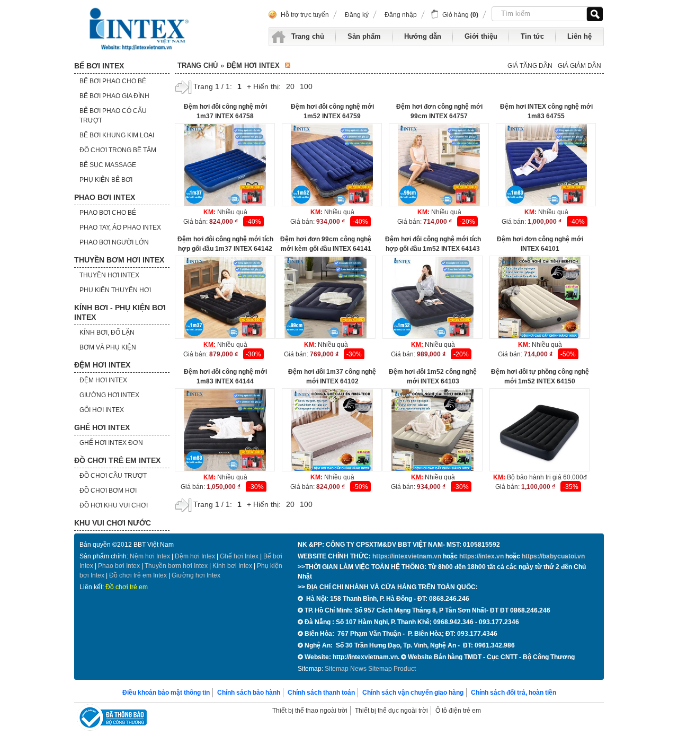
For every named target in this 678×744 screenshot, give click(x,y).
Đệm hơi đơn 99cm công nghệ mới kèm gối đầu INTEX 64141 (325, 243)
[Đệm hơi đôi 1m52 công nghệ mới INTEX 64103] (432, 430)
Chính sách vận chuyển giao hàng (412, 692)
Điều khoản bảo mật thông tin (166, 692)
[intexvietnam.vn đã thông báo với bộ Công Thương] (111, 718)
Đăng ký (357, 15)
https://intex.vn (481, 556)
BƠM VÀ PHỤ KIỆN (107, 347)
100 (306, 86)
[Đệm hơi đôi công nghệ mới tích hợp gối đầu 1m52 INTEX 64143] (432, 298)
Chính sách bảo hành (248, 692)
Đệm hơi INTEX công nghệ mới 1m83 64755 (546, 111)
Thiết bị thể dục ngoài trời (391, 710)
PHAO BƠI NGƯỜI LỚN (114, 242)
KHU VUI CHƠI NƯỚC (112, 523)
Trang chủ (307, 36)
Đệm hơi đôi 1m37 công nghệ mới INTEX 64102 (332, 376)
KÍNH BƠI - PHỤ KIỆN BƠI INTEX (120, 312)
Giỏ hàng (460, 15)
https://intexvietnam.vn (406, 556)
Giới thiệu (481, 36)
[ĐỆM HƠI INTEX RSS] (287, 66)
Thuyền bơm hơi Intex (176, 566)
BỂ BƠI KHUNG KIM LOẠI (116, 135)
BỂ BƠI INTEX (99, 66)
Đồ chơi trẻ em (126, 587)
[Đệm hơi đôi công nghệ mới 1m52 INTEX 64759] (332, 165)
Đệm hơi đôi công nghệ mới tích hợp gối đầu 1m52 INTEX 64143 (433, 243)
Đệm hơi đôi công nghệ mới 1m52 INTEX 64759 (332, 111)
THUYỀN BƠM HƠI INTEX (119, 260)
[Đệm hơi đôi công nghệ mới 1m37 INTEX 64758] (225, 165)
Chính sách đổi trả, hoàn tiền (513, 692)
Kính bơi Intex (232, 566)
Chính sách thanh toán (321, 692)
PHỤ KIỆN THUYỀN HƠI (115, 290)
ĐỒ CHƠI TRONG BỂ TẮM (117, 150)
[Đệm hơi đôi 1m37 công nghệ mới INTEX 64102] (332, 430)
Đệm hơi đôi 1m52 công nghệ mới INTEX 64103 (433, 376)
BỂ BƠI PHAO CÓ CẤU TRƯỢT (113, 115)
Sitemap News (346, 668)
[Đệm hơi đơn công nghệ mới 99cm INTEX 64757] (439, 165)
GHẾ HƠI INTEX (102, 427)
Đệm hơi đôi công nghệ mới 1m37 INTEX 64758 (225, 111)
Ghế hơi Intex (239, 556)
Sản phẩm (364, 36)
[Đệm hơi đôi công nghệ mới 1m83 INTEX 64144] (225, 430)
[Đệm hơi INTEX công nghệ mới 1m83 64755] (546, 165)
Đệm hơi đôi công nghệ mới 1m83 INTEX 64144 (225, 376)
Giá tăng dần (529, 65)
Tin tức (532, 36)
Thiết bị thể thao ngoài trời (309, 710)
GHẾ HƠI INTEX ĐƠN (111, 443)
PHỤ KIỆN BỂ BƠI (105, 179)
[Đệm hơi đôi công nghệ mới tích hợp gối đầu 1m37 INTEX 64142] (225, 298)
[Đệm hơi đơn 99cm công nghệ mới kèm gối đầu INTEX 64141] (325, 298)
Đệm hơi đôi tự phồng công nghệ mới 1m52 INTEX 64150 (540, 376)
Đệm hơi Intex (195, 556)
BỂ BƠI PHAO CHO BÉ (112, 81)
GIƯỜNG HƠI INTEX (109, 395)
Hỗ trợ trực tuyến (305, 15)
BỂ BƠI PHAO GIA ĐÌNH (114, 96)
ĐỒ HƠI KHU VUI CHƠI (113, 505)
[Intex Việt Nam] (140, 29)
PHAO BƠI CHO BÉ (107, 212)
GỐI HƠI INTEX (101, 410)
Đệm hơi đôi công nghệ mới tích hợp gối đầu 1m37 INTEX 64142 (225, 243)
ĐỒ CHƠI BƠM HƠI (108, 490)
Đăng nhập (401, 15)
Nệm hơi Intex (150, 556)
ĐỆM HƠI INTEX (102, 365)
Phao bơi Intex (119, 566)
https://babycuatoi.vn (553, 556)
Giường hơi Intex (196, 575)
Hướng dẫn (422, 36)
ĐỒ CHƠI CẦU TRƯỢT (113, 475)
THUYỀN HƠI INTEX (109, 275)
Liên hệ (579, 36)
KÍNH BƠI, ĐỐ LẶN (107, 332)
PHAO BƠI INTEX (104, 197)
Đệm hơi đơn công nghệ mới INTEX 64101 (540, 243)
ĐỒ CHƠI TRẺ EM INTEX (117, 460)
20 (290, 86)
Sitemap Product (392, 668)
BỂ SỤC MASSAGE (107, 165)
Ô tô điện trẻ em (458, 710)
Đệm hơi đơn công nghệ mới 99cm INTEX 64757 (439, 111)
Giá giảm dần (579, 65)
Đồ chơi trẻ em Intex (138, 575)
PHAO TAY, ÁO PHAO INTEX (120, 227)
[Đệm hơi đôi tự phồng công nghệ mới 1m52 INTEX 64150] (539, 430)
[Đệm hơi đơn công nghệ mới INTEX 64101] (539, 298)
